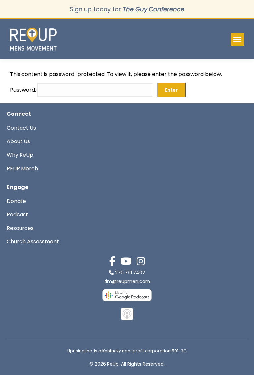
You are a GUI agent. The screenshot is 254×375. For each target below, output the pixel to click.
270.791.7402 (130, 272)
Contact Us (21, 128)
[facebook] (112, 261)
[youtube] (126, 261)
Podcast (17, 214)
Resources (20, 228)
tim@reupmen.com (127, 281)
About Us (18, 141)
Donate (16, 201)
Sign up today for (127, 9)
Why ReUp (20, 155)
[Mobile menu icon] (237, 39)
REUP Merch (22, 168)
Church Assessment (33, 241)
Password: (23, 90)
